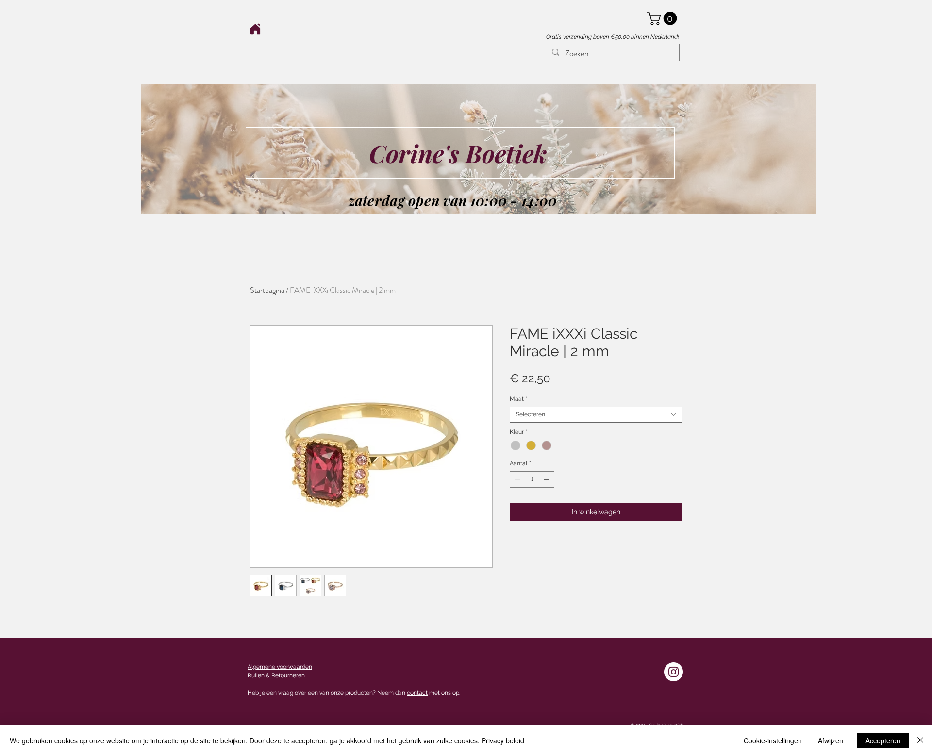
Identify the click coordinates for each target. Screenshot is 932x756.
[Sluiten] (920, 740)
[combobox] (596, 415)
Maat (519, 398)
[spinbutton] (532, 479)
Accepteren (882, 740)
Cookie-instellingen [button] (773, 740)
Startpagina (267, 290)
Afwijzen (830, 740)
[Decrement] (516, 479)
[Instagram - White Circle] (673, 671)
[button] (663, 18)
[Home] (255, 29)
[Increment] (547, 479)
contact (417, 693)
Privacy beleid (503, 740)
